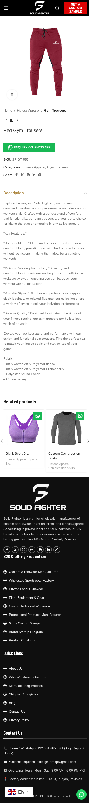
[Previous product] (6, 120)
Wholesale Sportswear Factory (31, 580)
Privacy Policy (19, 720)
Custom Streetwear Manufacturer (33, 572)
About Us (15, 668)
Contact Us (17, 711)
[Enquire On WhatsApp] (37, 416)
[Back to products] (12, 120)
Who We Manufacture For (28, 677)
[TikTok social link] (56, 549)
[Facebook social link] (16, 175)
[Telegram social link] (40, 175)
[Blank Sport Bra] (23, 430)
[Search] (57, 8)
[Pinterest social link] (28, 175)
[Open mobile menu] (5, 8)
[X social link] (22, 175)
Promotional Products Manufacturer (35, 614)
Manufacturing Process (26, 686)
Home (7, 110)
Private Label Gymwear (26, 589)
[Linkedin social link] (34, 175)
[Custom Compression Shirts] (66, 430)
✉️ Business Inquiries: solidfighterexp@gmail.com (39, 762)
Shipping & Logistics (23, 694)
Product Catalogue (22, 640)
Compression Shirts (61, 468)
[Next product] (17, 120)
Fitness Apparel (28, 110)
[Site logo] (40, 8)
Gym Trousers (55, 110)
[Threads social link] (31, 549)
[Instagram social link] (23, 549)
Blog (12, 703)
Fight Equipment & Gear (26, 597)
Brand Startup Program (26, 632)
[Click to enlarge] (12, 95)
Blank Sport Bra (17, 453)
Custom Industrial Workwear (29, 606)
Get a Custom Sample (25, 623)
